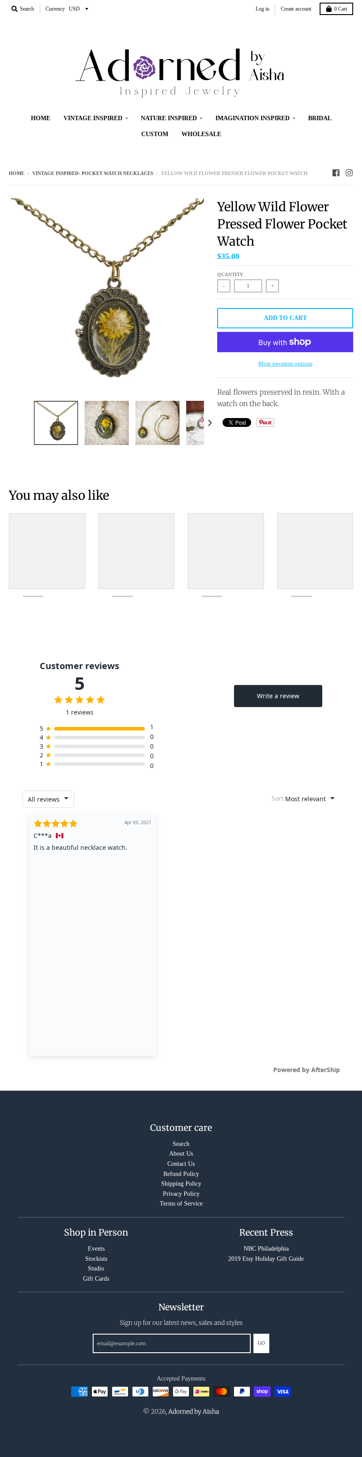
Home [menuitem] (40, 118)
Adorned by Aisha (193, 1411)
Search (181, 1144)
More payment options (285, 363)
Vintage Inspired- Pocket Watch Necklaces (92, 173)
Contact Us (181, 1163)
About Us (181, 1153)
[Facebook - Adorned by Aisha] (336, 173)
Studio (96, 1268)
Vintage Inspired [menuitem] (93, 118)
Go (261, 1343)
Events (96, 1248)
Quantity (230, 274)
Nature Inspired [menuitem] (169, 118)
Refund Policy (181, 1174)
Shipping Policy (181, 1183)
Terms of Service (181, 1203)
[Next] (209, 423)
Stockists (96, 1258)
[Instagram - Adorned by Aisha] (349, 173)
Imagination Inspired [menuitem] (252, 118)
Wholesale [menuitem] (201, 134)
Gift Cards (96, 1278)
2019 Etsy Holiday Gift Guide (266, 1258)
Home (16, 173)
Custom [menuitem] (154, 134)
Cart (340, 9)
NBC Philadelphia (266, 1248)
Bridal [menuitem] (320, 118)
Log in (262, 9)
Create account (296, 9)
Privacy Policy (181, 1194)
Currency (55, 9)
